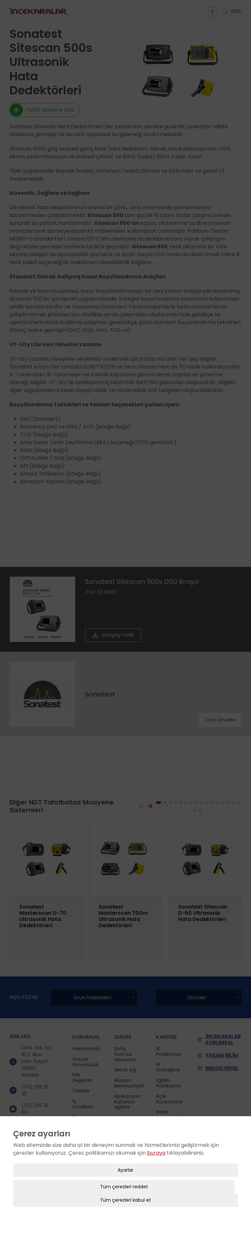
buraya (156, 1153)
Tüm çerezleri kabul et (125, 1200)
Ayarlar (125, 1170)
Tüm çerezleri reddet (124, 1186)
